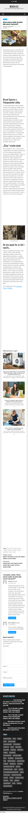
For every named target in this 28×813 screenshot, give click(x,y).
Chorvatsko (17, 744)
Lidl (5, 761)
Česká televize (8, 786)
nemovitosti (20, 761)
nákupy (6, 764)
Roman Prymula (16, 775)
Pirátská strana (8, 769)
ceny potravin (7, 744)
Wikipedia (9, 288)
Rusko (11, 777)
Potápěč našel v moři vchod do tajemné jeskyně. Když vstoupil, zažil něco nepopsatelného (12, 564)
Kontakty (6, 796)
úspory (19, 783)
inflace (5, 752)
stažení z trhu (19, 777)
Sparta (9, 550)
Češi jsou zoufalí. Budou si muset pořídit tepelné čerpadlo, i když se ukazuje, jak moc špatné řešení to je (14, 373)
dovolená (18, 747)
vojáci (14, 552)
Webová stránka (7, 678)
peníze (18, 766)
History (5, 288)
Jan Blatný (12, 752)
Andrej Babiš (7, 738)
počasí (21, 769)
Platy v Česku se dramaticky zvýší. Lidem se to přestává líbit (14, 428)
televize (6, 780)
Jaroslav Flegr (17, 755)
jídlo (11, 548)
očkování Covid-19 (9, 766)
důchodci (6, 750)
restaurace (7, 775)
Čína (8, 548)
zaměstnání (7, 783)
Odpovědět (12, 618)
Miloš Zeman (11, 761)
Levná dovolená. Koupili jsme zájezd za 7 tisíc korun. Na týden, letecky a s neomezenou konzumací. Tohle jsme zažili (14, 702)
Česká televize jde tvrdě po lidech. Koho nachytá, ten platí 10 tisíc (14, 729)
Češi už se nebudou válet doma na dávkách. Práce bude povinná (14, 401)
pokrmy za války (17, 548)
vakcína (17, 780)
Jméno (5, 666)
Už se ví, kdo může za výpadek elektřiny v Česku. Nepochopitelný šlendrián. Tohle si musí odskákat (13, 710)
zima (13, 783)
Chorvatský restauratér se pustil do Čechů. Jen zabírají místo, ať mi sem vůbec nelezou (14, 723)
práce (21, 772)
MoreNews (10, 809)
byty (5, 741)
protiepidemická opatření (11, 772)
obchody (20, 764)
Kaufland (10, 758)
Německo (12, 764)
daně (12, 747)
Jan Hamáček (7, 755)
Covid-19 (6, 747)
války (10, 552)
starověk (14, 550)
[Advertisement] (14, 82)
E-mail (5, 672)
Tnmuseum (19, 286)
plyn (15, 769)
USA (11, 780)
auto (14, 738)
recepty (5, 550)
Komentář (6, 646)
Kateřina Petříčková (9, 26)
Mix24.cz (14, 6)
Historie (5, 19)
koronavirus (18, 758)
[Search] (24, 14)
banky (19, 738)
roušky (6, 777)
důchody (13, 750)
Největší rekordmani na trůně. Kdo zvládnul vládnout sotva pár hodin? (14, 556)
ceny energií (11, 741)
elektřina (20, 750)
